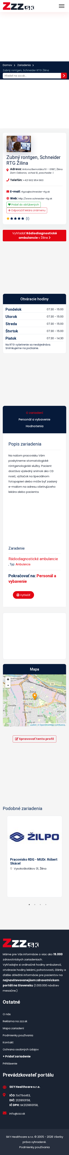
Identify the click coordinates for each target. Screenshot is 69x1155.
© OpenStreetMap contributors (51, 724)
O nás (7, 1014)
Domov (7, 65)
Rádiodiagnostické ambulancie (33, 559)
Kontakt (8, 1042)
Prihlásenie (10, 1063)
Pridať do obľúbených (25, 204)
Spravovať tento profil (36, 739)
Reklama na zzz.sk (15, 1021)
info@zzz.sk (17, 1113)
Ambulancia (23, 564)
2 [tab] (35, 904)
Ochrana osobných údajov (21, 1049)
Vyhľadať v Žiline (34, 235)
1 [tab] (29, 904)
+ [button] (8, 679)
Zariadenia (24, 65)
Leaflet (33, 724)
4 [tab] (46, 904)
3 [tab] (40, 904)
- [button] (8, 685)
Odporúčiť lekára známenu (27, 210)
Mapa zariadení (13, 1028)
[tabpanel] (34, 856)
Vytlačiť (24, 595)
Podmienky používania (18, 1035)
